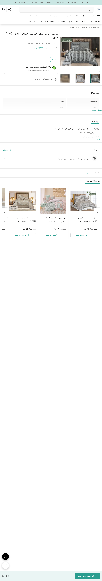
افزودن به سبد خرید (86, 576)
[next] (5, 213)
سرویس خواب (74, 27)
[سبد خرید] (3, 9)
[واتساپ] (5, 565)
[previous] (97, 213)
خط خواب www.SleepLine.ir (91, 27)
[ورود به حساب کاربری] (10, 9)
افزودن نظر (7, 150)
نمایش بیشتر (97, 110)
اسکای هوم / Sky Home (44, 47)
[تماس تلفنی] (5, 556)
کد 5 (54, 59)
